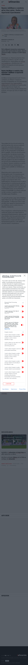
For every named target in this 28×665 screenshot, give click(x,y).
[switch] (22, 306)
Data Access (14, 389)
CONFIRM (8, 383)
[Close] (25, 276)
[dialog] (14, 332)
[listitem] (14, 303)
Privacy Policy (22, 389)
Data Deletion (5, 389)
